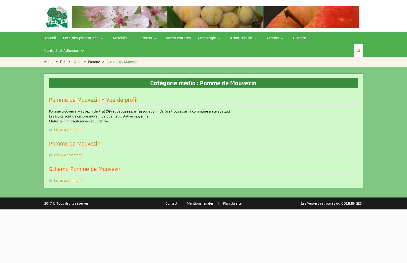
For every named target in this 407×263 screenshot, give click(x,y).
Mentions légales (200, 203)
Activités (120, 38)
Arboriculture (241, 38)
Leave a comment (68, 129)
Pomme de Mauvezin (74, 144)
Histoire (299, 38)
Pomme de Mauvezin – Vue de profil (93, 100)
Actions (272, 38)
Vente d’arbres (178, 38)
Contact (171, 203)
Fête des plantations (80, 38)
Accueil (50, 38)
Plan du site (232, 203)
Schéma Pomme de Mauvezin (85, 169)
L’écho (146, 38)
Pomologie (207, 38)
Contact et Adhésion (61, 50)
